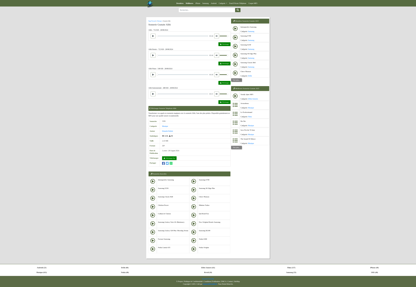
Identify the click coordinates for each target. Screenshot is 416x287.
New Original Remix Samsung (209, 222)
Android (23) (41, 268)
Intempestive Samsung (166, 180)
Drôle (250, 76)
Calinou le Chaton (164, 214)
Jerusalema (244, 103)
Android (214, 3)
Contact (230, 281)
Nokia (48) (125, 272)
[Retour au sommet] (413, 284)
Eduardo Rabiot (167, 131)
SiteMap (237, 281)
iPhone (197, 3)
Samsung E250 (163, 188)
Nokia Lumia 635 (164, 247)
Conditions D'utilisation (212, 281)
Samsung (205, 3)
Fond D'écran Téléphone (237, 3)
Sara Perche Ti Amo (247, 130)
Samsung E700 (204, 180)
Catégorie (222, 3)
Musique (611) (41, 272)
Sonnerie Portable (208, 279)
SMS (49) (374, 272)
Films (250, 117)
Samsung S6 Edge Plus (207, 188)
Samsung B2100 (204, 230)
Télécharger (225, 44)
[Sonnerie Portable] (150, 4)
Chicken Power (163, 205)
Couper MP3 (252, 3)
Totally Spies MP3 (246, 94)
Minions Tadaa (204, 205)
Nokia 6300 (203, 239)
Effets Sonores (253, 99)
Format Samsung (164, 239)
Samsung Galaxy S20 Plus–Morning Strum (173, 230)
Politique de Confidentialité (193, 281)
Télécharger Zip (170, 158)
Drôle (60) (124, 268)
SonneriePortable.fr (210, 284)
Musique (165, 126)
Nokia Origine (204, 247)
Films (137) (291, 268)
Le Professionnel (246, 112)
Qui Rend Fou (204, 214)
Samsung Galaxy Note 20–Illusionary (171, 222)
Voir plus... (236, 80)
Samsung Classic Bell (165, 197)
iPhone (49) (374, 268)
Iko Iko (243, 121)
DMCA (223, 281)
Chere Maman (204, 197)
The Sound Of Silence (248, 139)
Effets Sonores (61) (208, 268)
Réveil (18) (208, 272)
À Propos (179, 281)
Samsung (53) (291, 272)
